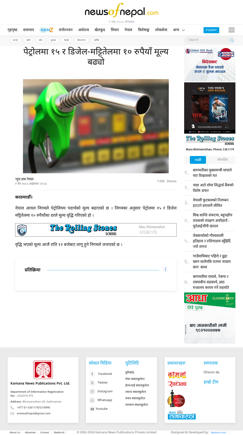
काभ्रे (15, 40)
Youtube (102, 409)
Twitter (103, 383)
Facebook (105, 374)
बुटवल (53, 40)
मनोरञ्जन (66, 30)
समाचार (28, 30)
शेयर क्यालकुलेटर (135, 379)
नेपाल (128, 30)
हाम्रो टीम (211, 382)
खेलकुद (100, 30)
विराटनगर (81, 40)
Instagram (105, 392)
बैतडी (66, 40)
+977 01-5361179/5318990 (33, 408)
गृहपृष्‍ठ (12, 30)
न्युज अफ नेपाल (24, 179)
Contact (44, 432)
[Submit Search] (231, 40)
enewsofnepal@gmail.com (33, 413)
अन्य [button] (176, 30)
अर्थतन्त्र (83, 30)
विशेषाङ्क (143, 30)
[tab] (198, 160)
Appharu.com (218, 432)
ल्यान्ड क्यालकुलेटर (135, 392)
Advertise (30, 432)
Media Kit (59, 432)
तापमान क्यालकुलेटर (136, 405)
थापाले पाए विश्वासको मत (212, 173)
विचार (115, 30)
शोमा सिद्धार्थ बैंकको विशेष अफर (213, 188)
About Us (14, 432)
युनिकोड (129, 373)
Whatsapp (105, 400)
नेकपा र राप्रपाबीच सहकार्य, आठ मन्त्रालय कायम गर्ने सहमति (211, 282)
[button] (231, 30)
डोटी (28, 40)
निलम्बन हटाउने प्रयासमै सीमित (211, 203)
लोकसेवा (161, 30)
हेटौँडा (96, 40)
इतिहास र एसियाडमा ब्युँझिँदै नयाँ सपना (211, 241)
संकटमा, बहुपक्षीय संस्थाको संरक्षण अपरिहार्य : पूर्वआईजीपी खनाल (212, 220)
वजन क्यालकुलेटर (135, 399)
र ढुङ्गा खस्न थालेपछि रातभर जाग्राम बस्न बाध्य (212, 261)
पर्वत (40, 40)
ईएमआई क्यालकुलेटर (137, 386)
